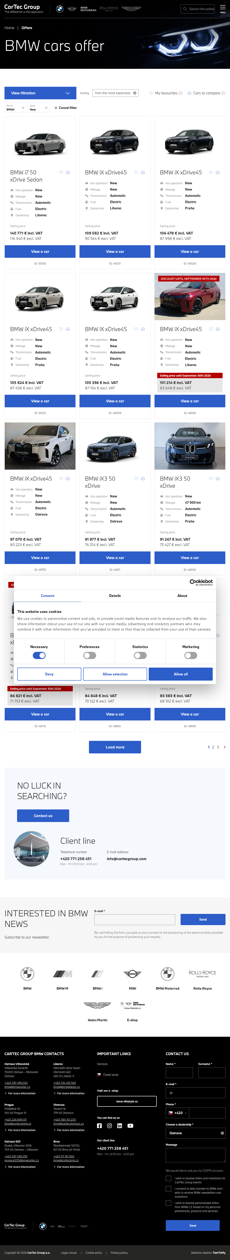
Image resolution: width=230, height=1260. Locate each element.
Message (171, 1144)
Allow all (181, 674)
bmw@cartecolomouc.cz (68, 1123)
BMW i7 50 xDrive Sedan (26, 176)
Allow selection (115, 674)
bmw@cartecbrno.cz (66, 1160)
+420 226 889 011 (15, 1119)
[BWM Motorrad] (88, 9)
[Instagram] (109, 1125)
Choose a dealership (180, 1124)
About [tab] (182, 595)
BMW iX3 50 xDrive (100, 482)
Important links (114, 1053)
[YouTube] (130, 1125)
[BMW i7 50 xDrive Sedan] (40, 139)
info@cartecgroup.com (126, 858)
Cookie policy (94, 1252)
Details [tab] (115, 595)
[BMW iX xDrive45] (115, 139)
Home (9, 27)
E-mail (99, 911)
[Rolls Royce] (109, 9)
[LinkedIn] (119, 1125)
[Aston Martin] (131, 9)
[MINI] (72, 9)
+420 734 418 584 (64, 1082)
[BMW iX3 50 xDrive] (115, 446)
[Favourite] (61, 172)
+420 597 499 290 (15, 1156)
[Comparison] (68, 172)
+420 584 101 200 (64, 1119)
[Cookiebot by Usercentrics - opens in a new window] (193, 582)
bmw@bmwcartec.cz (17, 1087)
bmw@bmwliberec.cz (66, 1087)
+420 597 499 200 (16, 1082)
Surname (205, 1064)
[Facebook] (99, 1125)
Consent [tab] (48, 595)
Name (171, 1064)
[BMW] (59, 9)
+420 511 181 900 (63, 1156)
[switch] (89, 655)
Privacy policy (119, 1252)
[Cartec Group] (24, 8)
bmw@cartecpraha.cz (17, 1123)
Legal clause (69, 1252)
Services (102, 1064)
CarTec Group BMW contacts (34, 1053)
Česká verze (110, 1074)
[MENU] (222, 8)
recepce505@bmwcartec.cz (21, 1160)
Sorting (84, 93)
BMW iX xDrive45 (106, 172)
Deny (49, 674)
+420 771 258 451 (75, 858)
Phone (171, 1104)
